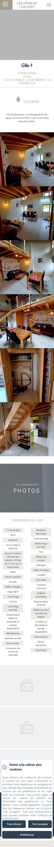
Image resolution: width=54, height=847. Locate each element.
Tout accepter (40, 824)
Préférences (27, 834)
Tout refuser (14, 824)
